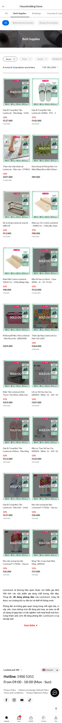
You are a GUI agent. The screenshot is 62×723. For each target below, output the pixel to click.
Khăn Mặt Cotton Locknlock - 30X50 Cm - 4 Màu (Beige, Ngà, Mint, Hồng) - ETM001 (16, 281)
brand (40, 59)
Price (24, 59)
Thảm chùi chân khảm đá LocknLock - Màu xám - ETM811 (16, 168)
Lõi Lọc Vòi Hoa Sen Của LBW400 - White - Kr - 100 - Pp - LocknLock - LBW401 (45, 394)
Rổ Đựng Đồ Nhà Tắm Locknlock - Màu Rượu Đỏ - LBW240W (16, 337)
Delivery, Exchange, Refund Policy (34, 690)
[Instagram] (14, 699)
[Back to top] (56, 709)
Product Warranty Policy (37, 692)
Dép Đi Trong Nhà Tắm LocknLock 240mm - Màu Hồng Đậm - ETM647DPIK (16, 450)
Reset (8, 59)
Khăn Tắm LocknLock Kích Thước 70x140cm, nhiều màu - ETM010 (16, 394)
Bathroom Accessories (23, 22)
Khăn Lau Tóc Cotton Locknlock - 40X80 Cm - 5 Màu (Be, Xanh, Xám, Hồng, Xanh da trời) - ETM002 (45, 224)
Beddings (36, 13)
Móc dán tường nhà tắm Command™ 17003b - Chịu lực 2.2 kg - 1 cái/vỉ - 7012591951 (16, 563)
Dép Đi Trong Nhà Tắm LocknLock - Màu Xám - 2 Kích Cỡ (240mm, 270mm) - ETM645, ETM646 (15, 506)
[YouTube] (22, 699)
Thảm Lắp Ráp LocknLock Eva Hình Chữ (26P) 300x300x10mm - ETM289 (44, 337)
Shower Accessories (48, 22)
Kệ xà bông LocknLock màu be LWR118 (15, 224)
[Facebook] (6, 699)
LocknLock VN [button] (11, 669)
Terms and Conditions (14, 692)
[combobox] (50, 67)
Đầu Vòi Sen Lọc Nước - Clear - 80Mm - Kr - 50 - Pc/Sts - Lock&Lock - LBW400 (44, 281)
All (6, 13)
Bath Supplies (19, 13)
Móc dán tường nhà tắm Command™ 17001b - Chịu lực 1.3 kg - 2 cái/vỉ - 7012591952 (45, 506)
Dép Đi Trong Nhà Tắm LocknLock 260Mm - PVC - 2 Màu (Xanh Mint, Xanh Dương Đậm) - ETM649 (44, 112)
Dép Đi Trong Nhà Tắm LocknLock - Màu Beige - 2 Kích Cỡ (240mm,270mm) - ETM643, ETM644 (16, 112)
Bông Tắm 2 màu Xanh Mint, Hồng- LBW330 (43, 562)
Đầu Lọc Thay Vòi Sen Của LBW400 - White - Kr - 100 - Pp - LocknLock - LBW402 (45, 450)
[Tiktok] (30, 699)
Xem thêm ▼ (31, 625)
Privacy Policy (10, 690)
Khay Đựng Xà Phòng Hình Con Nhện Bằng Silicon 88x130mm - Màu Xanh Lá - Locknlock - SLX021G (45, 168)
